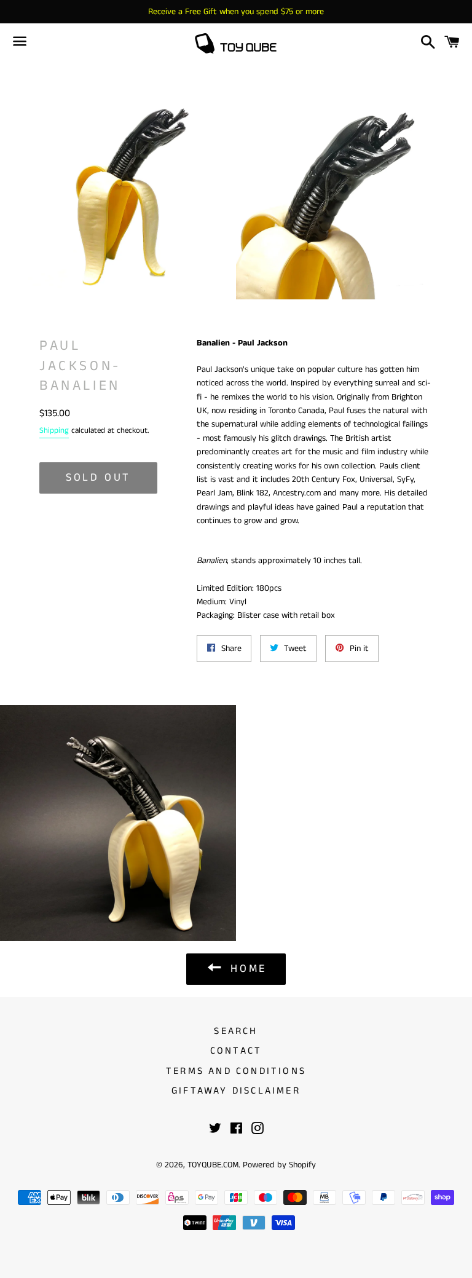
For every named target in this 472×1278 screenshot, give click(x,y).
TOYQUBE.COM (212, 1165)
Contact (236, 1051)
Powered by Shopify (279, 1165)
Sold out (98, 478)
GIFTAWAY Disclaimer (236, 1091)
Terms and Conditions (236, 1071)
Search (236, 1031)
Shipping (54, 430)
